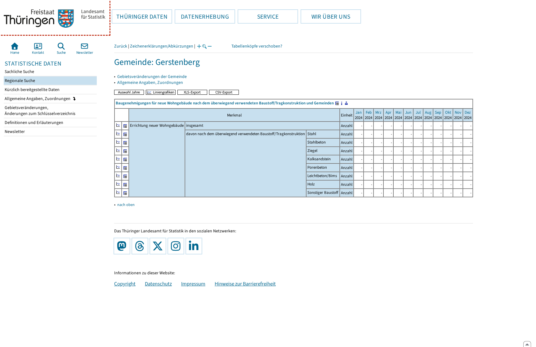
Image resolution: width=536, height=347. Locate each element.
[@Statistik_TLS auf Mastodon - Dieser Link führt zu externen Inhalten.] (123, 246)
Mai (398, 112)
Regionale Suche (19, 81)
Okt (448, 112)
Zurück (120, 46)
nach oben (126, 204)
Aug (428, 112)
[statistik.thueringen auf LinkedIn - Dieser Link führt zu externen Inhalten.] (195, 246)
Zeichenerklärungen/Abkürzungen (161, 46)
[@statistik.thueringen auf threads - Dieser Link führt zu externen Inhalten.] (141, 246)
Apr (388, 112)
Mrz (378, 112)
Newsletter (14, 132)
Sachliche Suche (19, 72)
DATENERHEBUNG (202, 16)
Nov (458, 112)
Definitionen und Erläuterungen (33, 123)
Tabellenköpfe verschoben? (256, 46)
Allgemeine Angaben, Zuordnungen (38, 99)
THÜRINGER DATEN (140, 16)
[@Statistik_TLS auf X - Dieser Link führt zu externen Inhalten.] (159, 246)
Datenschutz (158, 283)
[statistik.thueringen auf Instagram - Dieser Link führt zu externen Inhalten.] (177, 246)
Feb (369, 112)
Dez (468, 112)
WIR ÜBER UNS (325, 16)
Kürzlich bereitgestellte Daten (32, 90)
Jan (358, 112)
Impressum (193, 283)
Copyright (125, 283)
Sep (438, 112)
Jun (408, 112)
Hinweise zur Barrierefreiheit (245, 283)
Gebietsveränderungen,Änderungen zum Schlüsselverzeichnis (39, 110)
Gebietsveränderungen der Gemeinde (152, 77)
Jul (418, 112)
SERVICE (258, 16)
